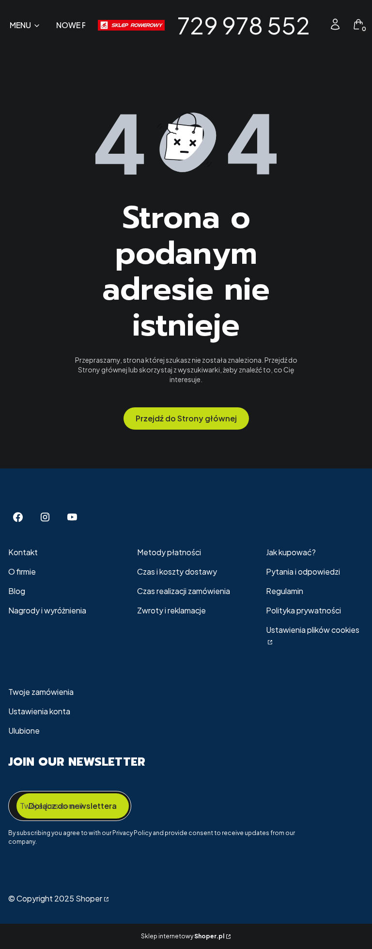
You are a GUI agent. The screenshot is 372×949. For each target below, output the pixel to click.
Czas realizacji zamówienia (183, 591)
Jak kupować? (291, 552)
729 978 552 (243, 25)
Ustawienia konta (39, 711)
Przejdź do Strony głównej (186, 418)
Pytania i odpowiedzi (303, 571)
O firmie (22, 571)
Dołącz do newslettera (73, 806)
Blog (16, 591)
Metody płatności (169, 552)
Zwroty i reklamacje (171, 610)
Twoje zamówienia (41, 692)
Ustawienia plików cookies (312, 630)
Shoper (89, 898)
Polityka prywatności (303, 610)
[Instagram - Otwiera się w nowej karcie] (45, 517)
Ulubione (24, 730)
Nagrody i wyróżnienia (47, 610)
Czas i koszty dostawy (177, 571)
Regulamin (284, 591)
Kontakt (23, 552)
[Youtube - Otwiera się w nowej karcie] (72, 517)
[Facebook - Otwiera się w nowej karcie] (18, 517)
